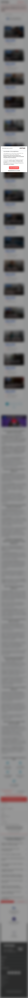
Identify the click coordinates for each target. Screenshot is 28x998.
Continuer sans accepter (7, 148)
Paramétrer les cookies (14, 170)
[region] (14, 159)
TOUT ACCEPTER (14, 167)
